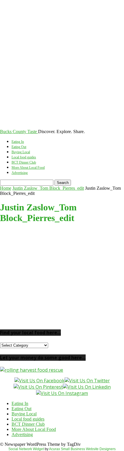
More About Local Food (28, 167)
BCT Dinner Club (24, 162)
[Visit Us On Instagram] (62, 393)
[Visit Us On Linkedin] (87, 387)
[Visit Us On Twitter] (87, 380)
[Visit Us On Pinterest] (38, 387)
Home (5, 188)
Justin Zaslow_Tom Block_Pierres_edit (48, 188)
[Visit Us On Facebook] (39, 380)
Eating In (18, 141)
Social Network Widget (26, 449)
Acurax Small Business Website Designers (82, 449)
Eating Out (19, 147)
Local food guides (24, 157)
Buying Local (21, 152)
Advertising (20, 172)
